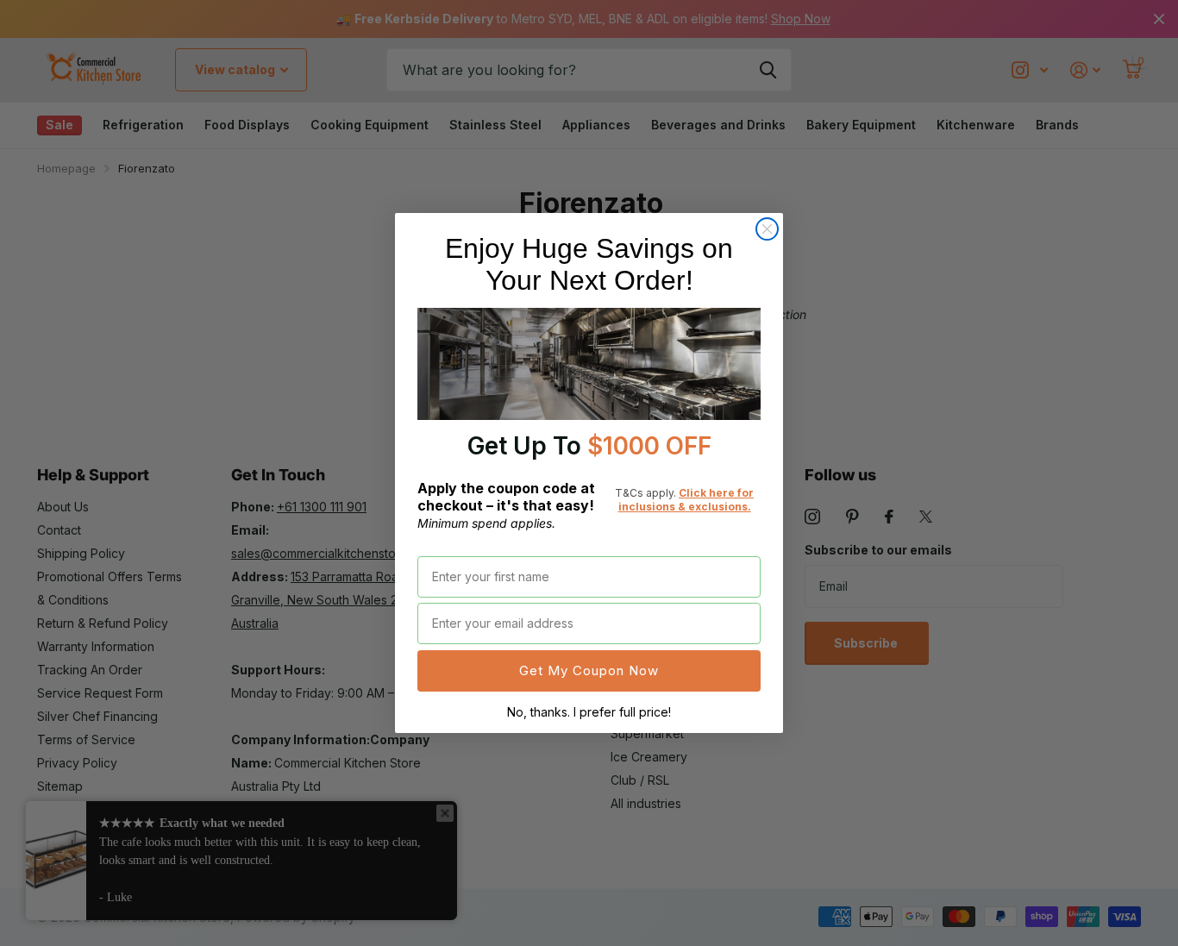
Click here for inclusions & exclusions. (686, 499)
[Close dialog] (767, 229)
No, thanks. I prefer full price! (589, 712)
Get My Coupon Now (589, 670)
